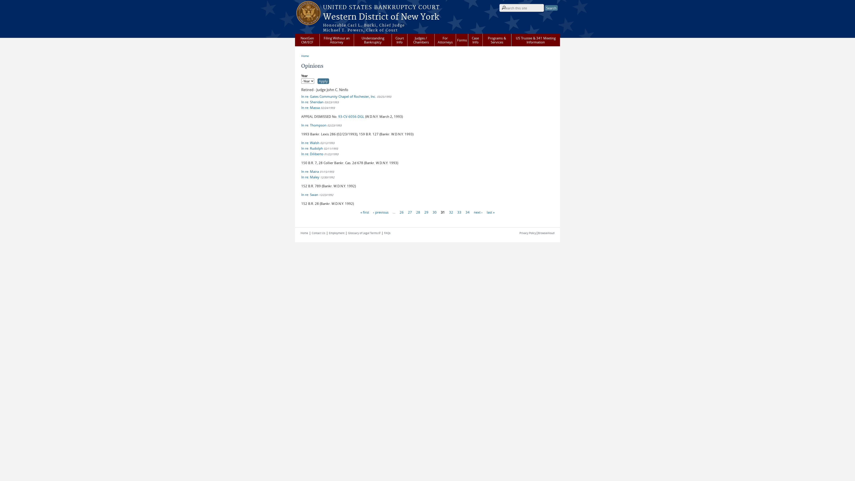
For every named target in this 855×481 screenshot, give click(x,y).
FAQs (387, 233)
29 (426, 212)
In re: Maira (317, 171)
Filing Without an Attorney (337, 40)
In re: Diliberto (319, 154)
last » (491, 212)
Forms (462, 40)
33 (459, 212)
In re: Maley (317, 177)
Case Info (475, 40)
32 (451, 212)
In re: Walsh (317, 143)
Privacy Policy (527, 233)
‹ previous (381, 212)
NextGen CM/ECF (307, 40)
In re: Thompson (321, 125)
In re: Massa (318, 107)
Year (304, 75)
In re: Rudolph (319, 148)
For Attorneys (445, 40)
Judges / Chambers (421, 40)
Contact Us (318, 233)
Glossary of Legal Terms (364, 233)
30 (435, 212)
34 (468, 212)
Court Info (399, 40)
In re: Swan (317, 194)
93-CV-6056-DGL (351, 116)
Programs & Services (497, 40)
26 (402, 212)
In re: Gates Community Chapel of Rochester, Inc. (346, 96)
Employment (336, 233)
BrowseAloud (546, 233)
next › (478, 212)
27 (410, 212)
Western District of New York (381, 17)
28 (418, 212)
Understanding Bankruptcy (373, 40)
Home (305, 56)
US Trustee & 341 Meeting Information (536, 40)
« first (364, 212)
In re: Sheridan (320, 102)
